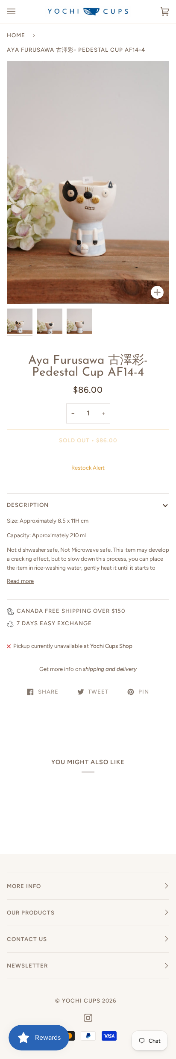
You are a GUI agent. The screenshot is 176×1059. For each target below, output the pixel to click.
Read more (20, 581)
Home (16, 35)
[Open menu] (19, 11)
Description (28, 504)
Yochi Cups (81, 1000)
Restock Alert (88, 468)
